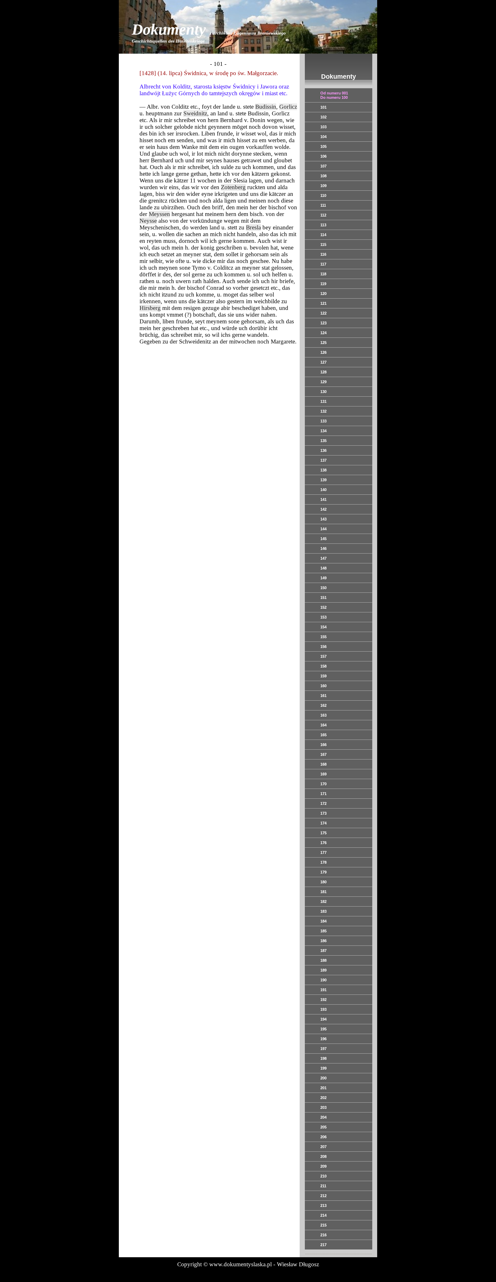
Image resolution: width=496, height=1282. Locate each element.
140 (323, 489)
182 (323, 901)
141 (323, 499)
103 (323, 127)
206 (323, 1137)
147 (323, 558)
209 (323, 1166)
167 (323, 754)
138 (323, 470)
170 (323, 784)
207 (323, 1146)
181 (323, 892)
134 (323, 431)
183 (323, 911)
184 (323, 921)
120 (323, 293)
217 (323, 1245)
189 (323, 970)
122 (323, 313)
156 (323, 646)
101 (323, 107)
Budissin (265, 106)
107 (323, 166)
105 (323, 146)
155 (323, 637)
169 (323, 774)
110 (323, 195)
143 (323, 519)
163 (323, 715)
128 (323, 372)
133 (323, 421)
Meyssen (159, 214)
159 (323, 676)
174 (323, 823)
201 (323, 1088)
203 (323, 1107)
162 (323, 705)
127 (323, 362)
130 (323, 391)
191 (323, 990)
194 (323, 1019)
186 (323, 941)
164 (323, 725)
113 (323, 225)
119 (323, 284)
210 (323, 1176)
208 (323, 1156)
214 (323, 1215)
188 (323, 960)
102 (323, 117)
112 (323, 215)
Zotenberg (233, 187)
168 (323, 764)
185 (323, 931)
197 (323, 1048)
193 (323, 1009)
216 (323, 1235)
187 (323, 950)
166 (323, 744)
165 (323, 735)
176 (323, 842)
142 (323, 509)
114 (323, 235)
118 (323, 274)
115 (323, 244)
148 (323, 568)
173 (323, 813)
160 (323, 686)
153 (323, 617)
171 (323, 793)
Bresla (253, 227)
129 (323, 382)
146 (323, 548)
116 (323, 254)
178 (323, 862)
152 (323, 607)
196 (323, 1039)
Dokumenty (209, 32)
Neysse (148, 221)
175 (323, 833)
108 (323, 176)
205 (323, 1127)
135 (323, 440)
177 (323, 852)
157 (323, 656)
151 (323, 597)
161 (323, 695)
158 (323, 666)
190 (323, 980)
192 (323, 999)
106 (323, 156)
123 (323, 323)
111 (323, 205)
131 (323, 401)
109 (323, 185)
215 (323, 1225)
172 (323, 803)
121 (323, 303)
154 (323, 627)
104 (323, 136)
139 (323, 480)
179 (323, 872)
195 (323, 1029)
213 (323, 1205)
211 (323, 1186)
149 (323, 578)
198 (323, 1058)
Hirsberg (150, 308)
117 (323, 264)
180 (323, 882)
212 (323, 1195)
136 (323, 450)
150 (323, 588)
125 (323, 342)
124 (323, 333)
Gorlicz (288, 106)
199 (323, 1068)
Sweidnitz (195, 113)
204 (323, 1117)
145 (323, 538)
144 (323, 529)
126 (323, 352)
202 (323, 1097)
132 (323, 411)
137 (323, 460)
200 (323, 1078)
